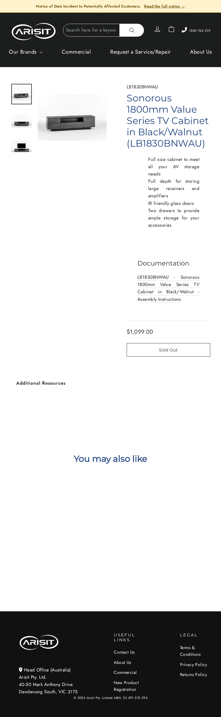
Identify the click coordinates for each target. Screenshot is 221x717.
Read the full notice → (164, 6)
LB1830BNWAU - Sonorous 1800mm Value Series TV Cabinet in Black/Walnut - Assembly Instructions (168, 288)
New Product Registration (126, 686)
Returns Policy (193, 674)
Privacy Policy (193, 664)
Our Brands (23, 52)
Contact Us (124, 652)
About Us (201, 52)
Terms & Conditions (190, 650)
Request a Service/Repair (140, 52)
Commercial (76, 52)
